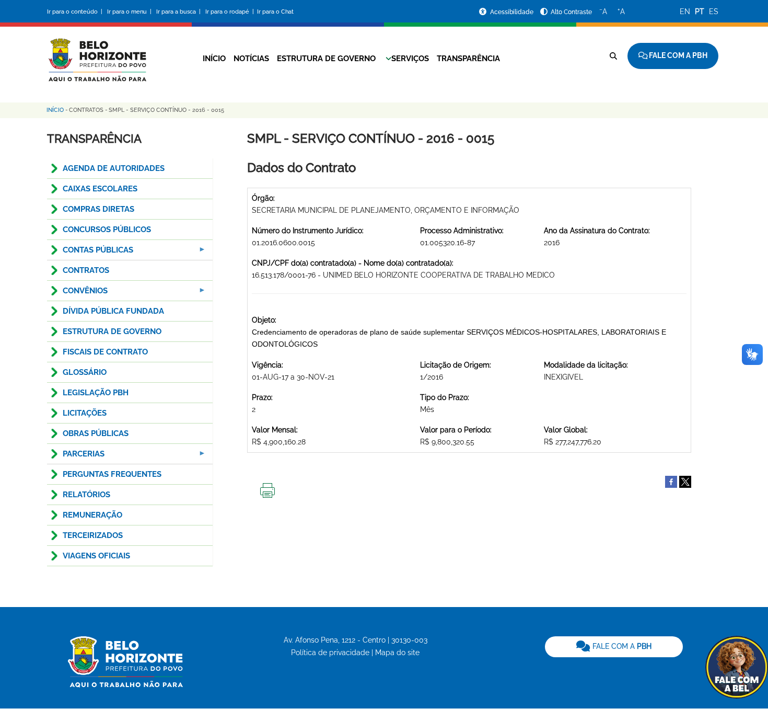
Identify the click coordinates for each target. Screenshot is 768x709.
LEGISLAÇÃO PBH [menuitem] (96, 392)
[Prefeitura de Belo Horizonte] (96, 53)
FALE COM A (620, 646)
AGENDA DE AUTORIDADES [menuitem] (114, 168)
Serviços (410, 58)
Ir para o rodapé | (230, 11)
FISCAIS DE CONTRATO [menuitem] (105, 352)
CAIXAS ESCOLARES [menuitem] (100, 188)
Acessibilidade (512, 12)
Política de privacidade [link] (330, 652)
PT (699, 11)
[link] (614, 646)
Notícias (251, 58)
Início (214, 58)
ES (713, 11)
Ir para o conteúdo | (76, 11)
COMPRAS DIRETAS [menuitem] (98, 209)
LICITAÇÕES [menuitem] (85, 413)
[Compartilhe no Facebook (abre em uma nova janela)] (671, 481)
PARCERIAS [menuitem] (75, 456)
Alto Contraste (571, 12)
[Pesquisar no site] (613, 56)
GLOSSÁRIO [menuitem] (85, 372)
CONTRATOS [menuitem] (86, 270)
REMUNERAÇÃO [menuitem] (92, 515)
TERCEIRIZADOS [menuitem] (93, 535)
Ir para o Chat (275, 11)
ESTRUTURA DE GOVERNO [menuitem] (112, 331)
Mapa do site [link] (397, 652)
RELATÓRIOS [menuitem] (86, 494)
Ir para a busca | (179, 11)
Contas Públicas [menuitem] (90, 252)
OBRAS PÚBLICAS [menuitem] (96, 433)
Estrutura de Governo (326, 58)
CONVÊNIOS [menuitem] (77, 293)
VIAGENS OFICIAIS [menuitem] (96, 556)
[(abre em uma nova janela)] (685, 481)
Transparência (468, 58)
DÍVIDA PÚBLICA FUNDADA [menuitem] (113, 311)
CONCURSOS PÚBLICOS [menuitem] (107, 229)
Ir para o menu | (130, 11)
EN (685, 11)
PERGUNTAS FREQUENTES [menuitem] (112, 474)
